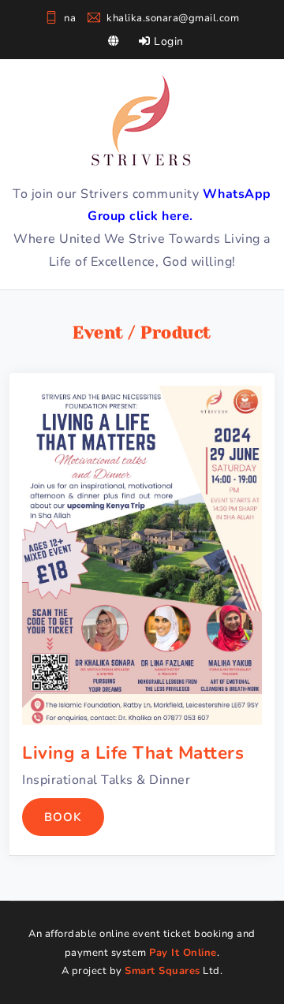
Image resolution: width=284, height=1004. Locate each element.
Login (167, 41)
